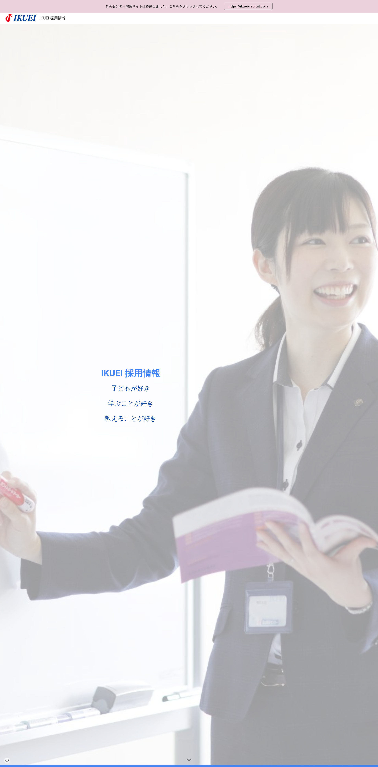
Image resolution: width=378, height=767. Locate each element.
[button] (189, 760)
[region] (189, 6)
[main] (130, 395)
